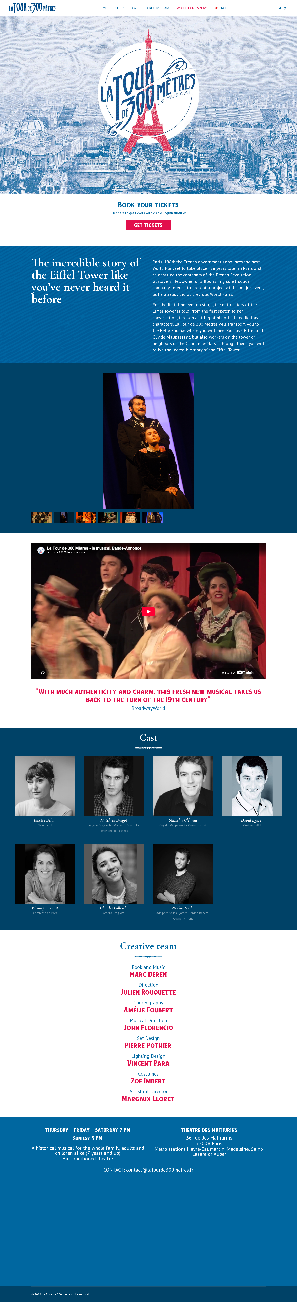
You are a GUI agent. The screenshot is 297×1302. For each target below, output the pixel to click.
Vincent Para (148, 1063)
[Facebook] (280, 9)
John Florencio (148, 1027)
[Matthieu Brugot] (114, 786)
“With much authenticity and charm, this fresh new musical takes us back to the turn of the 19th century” (148, 695)
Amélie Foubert (148, 1009)
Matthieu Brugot (113, 820)
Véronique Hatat (44, 908)
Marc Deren (148, 974)
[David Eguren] (252, 786)
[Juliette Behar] (45, 786)
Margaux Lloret (148, 1098)
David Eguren (252, 820)
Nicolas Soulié (183, 908)
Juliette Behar (45, 820)
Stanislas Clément (183, 820)
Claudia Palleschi (114, 908)
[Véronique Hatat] (45, 874)
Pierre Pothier (148, 1045)
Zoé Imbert (148, 1080)
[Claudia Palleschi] (114, 874)
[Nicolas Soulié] (183, 874)
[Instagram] (285, 9)
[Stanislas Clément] (183, 786)
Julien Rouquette (148, 992)
